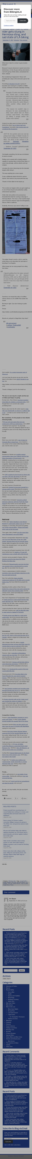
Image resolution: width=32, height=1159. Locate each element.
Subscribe (23, 20)
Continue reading (9, 25)
